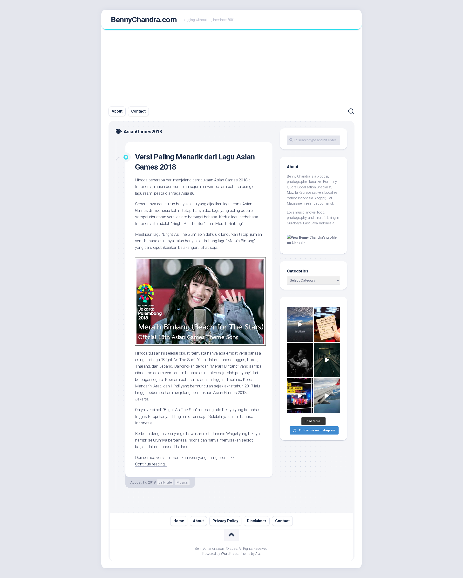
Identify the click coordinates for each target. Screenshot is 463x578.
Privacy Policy (225, 521)
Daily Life (165, 482)
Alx (257, 554)
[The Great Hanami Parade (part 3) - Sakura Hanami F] (300, 395)
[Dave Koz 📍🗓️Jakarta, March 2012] (300, 360)
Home (178, 521)
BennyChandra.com (144, 19)
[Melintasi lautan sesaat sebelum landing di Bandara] (327, 395)
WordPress (229, 554)
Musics (182, 482)
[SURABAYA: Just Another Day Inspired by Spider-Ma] (300, 324)
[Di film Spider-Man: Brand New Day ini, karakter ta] (327, 324)
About (117, 111)
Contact (138, 111)
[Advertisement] (231, 66)
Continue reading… (151, 464)
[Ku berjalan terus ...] (327, 360)
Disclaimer (256, 521)
